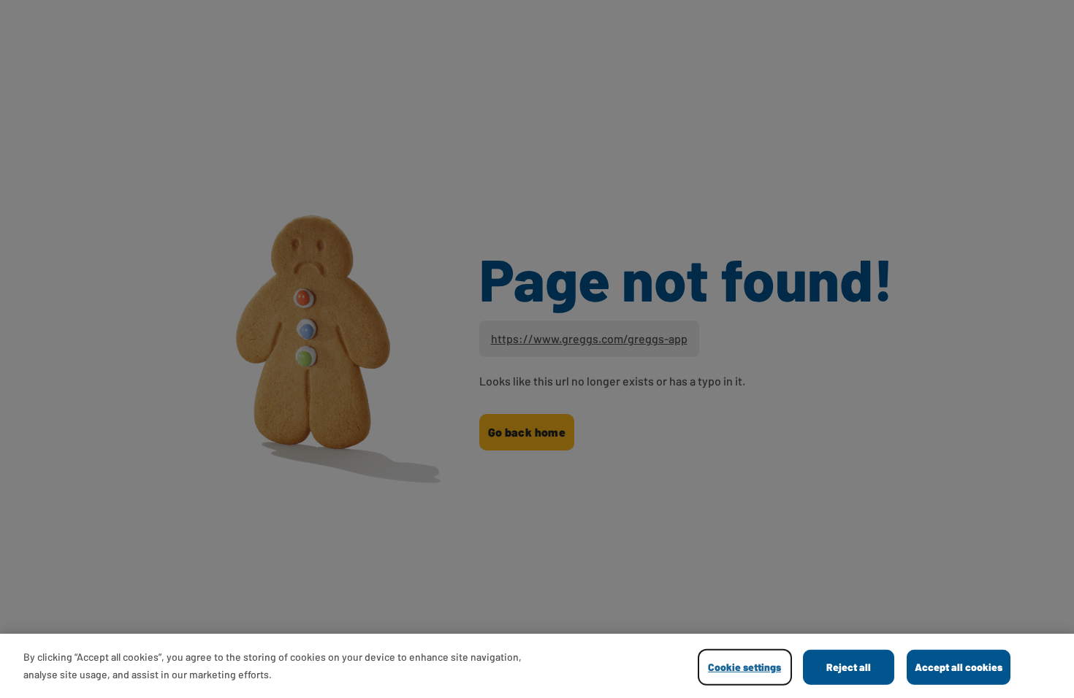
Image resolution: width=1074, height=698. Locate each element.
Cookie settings (744, 667)
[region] (537, 666)
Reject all (848, 667)
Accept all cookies (958, 667)
